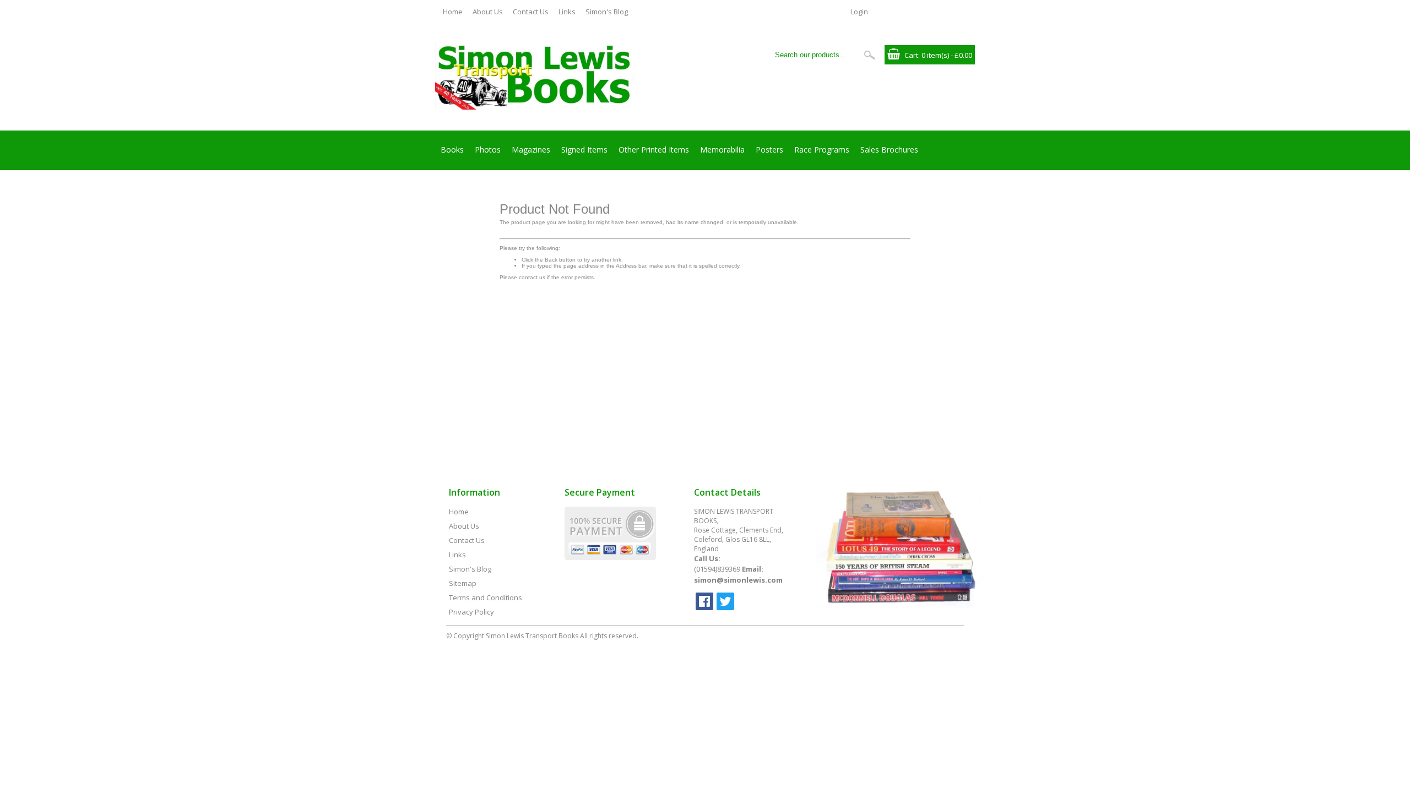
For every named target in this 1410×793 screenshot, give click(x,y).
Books (452, 149)
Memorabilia (722, 149)
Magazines (531, 149)
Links (567, 12)
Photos (488, 149)
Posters (769, 149)
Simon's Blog (606, 12)
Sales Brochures (889, 149)
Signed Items (584, 149)
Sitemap (462, 583)
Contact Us (531, 12)
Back (551, 260)
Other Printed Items (654, 149)
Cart (911, 55)
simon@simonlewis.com (738, 580)
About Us (488, 12)
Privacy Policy (471, 612)
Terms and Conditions (485, 597)
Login (859, 12)
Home (453, 12)
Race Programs (821, 149)
